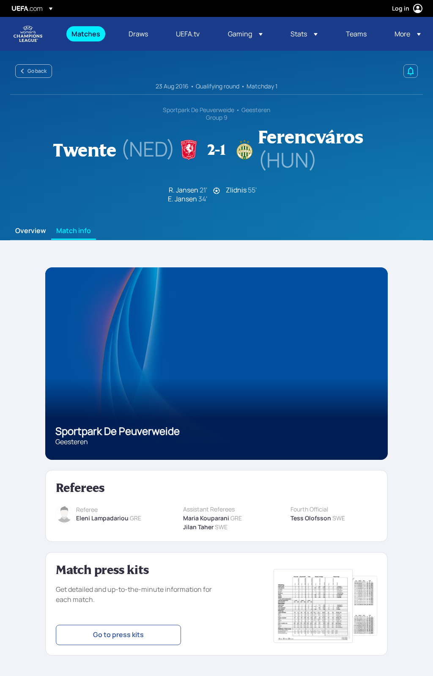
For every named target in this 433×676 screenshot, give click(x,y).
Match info (73, 231)
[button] (245, 34)
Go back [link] (37, 70)
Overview (30, 231)
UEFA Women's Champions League (28, 34)
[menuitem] (89, 34)
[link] (86, 34)
